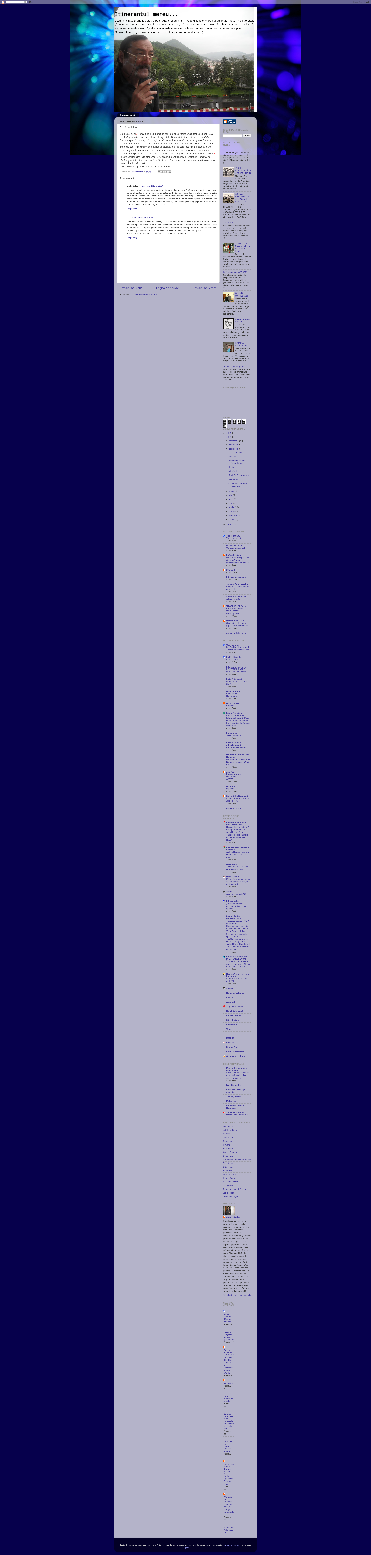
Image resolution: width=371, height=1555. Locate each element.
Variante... (233, 456)
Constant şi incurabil (235, 548)
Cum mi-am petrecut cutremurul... (237, 484)
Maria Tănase (229, 1174)
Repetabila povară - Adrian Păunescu (237, 461)
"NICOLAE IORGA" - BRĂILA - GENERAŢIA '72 (243, 170)
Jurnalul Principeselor (237, 584)
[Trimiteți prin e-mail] (159, 171)
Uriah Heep (228, 1167)
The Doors (228, 1163)
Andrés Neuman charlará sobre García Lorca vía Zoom (237, 854)
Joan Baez (228, 1185)
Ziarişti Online (233, 916)
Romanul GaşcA (234, 808)
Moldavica (231, 1101)
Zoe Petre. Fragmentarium (233, 773)
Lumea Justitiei (233, 1015)
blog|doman (232, 733)
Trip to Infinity (233, 536)
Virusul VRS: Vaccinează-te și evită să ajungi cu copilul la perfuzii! (237, 1075)
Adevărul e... (234, 471)
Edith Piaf (227, 1170)
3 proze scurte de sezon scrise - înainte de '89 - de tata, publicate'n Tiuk (238, 964)
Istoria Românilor (234, 713)
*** (224, 149)
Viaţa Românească (235, 1006)
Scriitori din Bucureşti (237, 796)
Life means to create (236, 577)
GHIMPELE (231, 864)
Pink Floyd (228, 1148)
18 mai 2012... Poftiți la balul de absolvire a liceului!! (242, 247)
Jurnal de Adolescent (236, 633)
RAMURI (230, 1038)
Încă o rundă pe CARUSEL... (236, 272)
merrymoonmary (232, 1545)
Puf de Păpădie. (234, 555)
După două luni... (236, 452)
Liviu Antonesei (234, 679)
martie (232, 511)
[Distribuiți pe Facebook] (167, 171)
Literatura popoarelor (236, 667)
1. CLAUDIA (228, 223)
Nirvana (226, 1145)
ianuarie (233, 519)
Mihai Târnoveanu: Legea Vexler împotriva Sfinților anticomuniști (238, 881)
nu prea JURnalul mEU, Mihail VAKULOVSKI (237, 957)
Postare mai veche (205, 288)
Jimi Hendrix (228, 1137)
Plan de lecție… (233, 659)
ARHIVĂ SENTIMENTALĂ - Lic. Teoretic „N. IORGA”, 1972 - (243, 198)
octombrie (234, 449)
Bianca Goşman (234, 545)
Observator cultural (235, 1056)
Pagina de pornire (128, 115)
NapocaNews (232, 877)
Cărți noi (230, 706)
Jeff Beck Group (230, 1130)
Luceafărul (231, 1024)
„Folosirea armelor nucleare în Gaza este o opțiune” (237, 906)
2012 (229, 524)
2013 (229, 437)
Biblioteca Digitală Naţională (235, 1106)
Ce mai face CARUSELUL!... (242, 294)
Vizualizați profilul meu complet (237, 1295)
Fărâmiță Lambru (231, 1182)
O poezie (230, 789)
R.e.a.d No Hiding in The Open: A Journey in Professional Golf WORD (237, 560)
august (232, 491)
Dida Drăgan (229, 1178)
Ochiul (231, 467)
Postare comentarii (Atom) (145, 294)
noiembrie (234, 445)
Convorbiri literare (235, 1052)
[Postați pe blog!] (161, 171)
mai (231, 503)
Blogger (185, 1548)
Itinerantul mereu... (146, 13)
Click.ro (230, 1042)
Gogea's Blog (233, 645)
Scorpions (227, 1141)
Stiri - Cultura (232, 1020)
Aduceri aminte (233, 599)
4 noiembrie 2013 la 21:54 (151, 186)
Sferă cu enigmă (233, 735)
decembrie (234, 441)
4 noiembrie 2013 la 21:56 (144, 217)
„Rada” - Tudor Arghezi (233, 366)
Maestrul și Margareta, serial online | (237, 1069)
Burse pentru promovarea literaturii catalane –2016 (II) (238, 762)
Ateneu (229, 891)
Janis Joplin (228, 1193)
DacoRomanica (233, 1085)
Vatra (228, 1029)
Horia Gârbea (232, 703)
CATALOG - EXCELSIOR (241, 344)
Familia (229, 997)
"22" (228, 1033)
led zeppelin (228, 1126)
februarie (233, 515)
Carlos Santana (230, 1152)
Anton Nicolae (233, 1217)
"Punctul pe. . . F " (235, 621)
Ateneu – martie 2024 (236, 894)
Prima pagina (232, 901)
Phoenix (227, 1133)
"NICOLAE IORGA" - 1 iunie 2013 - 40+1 (237, 607)
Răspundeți (132, 208)
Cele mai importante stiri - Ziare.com (236, 823)
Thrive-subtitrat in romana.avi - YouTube (237, 1113)
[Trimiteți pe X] (164, 171)
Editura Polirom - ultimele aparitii (234, 744)
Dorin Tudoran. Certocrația (233, 692)
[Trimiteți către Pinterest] (170, 171)
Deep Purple (229, 1156)
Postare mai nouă (131, 288)
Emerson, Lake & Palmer (234, 1189)
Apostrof (230, 1002)
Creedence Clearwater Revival (237, 1159)
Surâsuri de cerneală (236, 596)
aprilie (232, 507)
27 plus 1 (230, 570)
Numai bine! (231, 696)
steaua (229, 988)
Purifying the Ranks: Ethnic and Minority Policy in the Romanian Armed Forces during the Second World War (238, 720)
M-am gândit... (235, 479)
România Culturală (235, 993)
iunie (231, 499)
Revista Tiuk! (232, 1047)
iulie (231, 495)
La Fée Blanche (234, 657)
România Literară (234, 1011)
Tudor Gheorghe (230, 1196)
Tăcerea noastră (233, 538)
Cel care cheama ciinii (236, 747)
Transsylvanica (233, 1096)
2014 (229, 433)
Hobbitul (230, 786)
